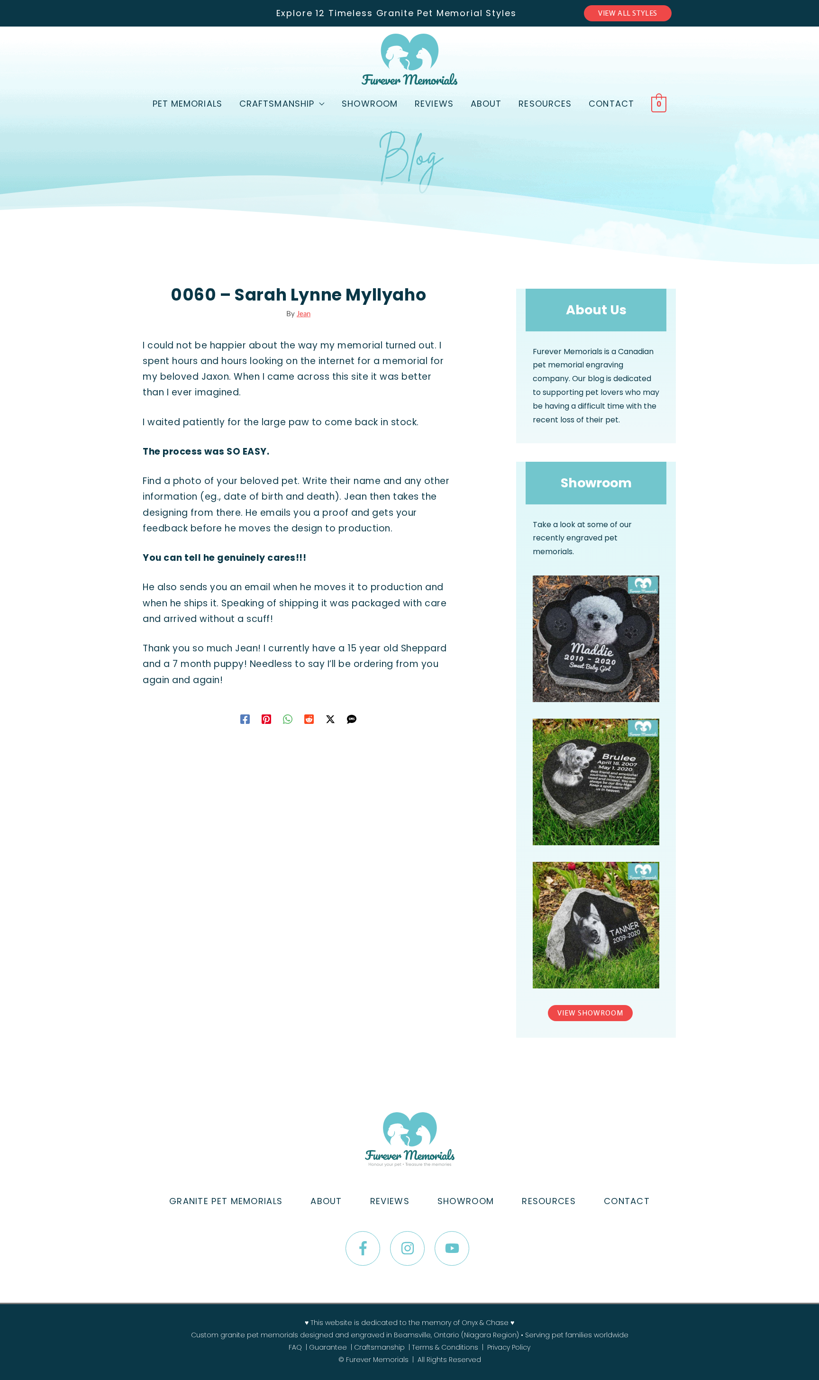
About (486, 104)
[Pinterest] (266, 718)
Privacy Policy (508, 1347)
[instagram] (411, 1248)
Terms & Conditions (445, 1347)
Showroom (370, 104)
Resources (545, 104)
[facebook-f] (367, 1248)
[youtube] (454, 1248)
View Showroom (590, 1013)
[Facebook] (245, 718)
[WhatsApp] (287, 718)
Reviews (434, 104)
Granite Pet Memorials (225, 1201)
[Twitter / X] (330, 718)
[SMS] (351, 718)
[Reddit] (309, 718)
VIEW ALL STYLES (627, 14)
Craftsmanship (276, 104)
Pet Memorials (187, 104)
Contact (611, 104)
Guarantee (328, 1347)
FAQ (295, 1347)
